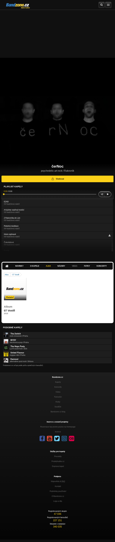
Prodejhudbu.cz (58, 461)
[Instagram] (64, 438)
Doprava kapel (58, 466)
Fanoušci (58, 397)
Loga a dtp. (57, 501)
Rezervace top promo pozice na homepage (57, 427)
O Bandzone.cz (58, 496)
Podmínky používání (58, 491)
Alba (48, 266)
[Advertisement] (57, 32)
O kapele (34, 266)
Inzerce (58, 432)
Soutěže (58, 407)
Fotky (87, 266)
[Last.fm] (71, 438)
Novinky (19, 266)
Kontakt (58, 486)
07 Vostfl (15, 275)
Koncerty (102, 266)
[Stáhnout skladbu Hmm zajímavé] (109, 235)
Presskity (58, 456)
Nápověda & (58, 481)
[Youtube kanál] (49, 438)
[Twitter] (57, 438)
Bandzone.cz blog (58, 412)
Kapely (58, 382)
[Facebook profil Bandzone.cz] (42, 438)
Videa (58, 392)
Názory (61, 266)
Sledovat (60, 179)
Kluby (58, 402)
